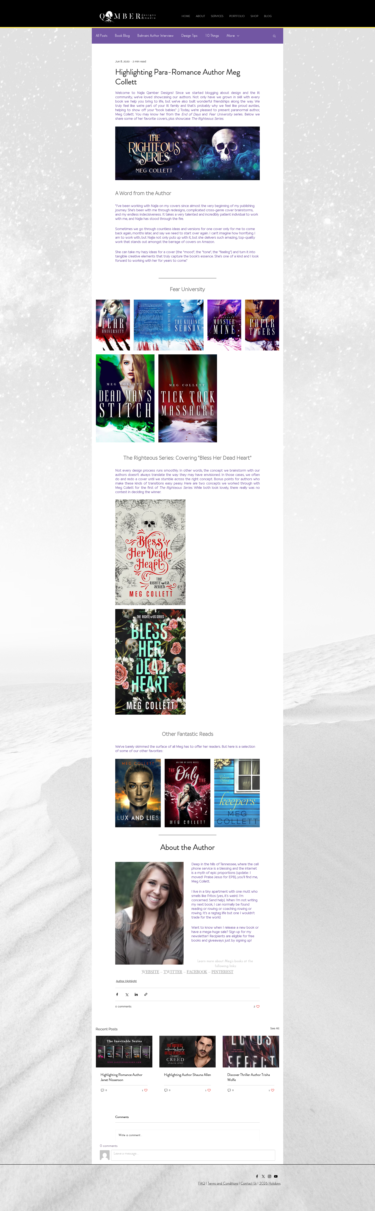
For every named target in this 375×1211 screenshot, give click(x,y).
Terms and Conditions (223, 1183)
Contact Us (248, 1183)
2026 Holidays (269, 1183)
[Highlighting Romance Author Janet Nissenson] (124, 1051)
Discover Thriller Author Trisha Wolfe (248, 1077)
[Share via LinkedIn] (136, 994)
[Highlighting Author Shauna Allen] (187, 1051)
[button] (237, 16)
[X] (263, 1176)
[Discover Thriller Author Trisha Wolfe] (251, 1051)
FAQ (201, 1183)
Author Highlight (126, 981)
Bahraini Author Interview (155, 35)
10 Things (212, 35)
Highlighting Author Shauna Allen (187, 1074)
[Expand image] (113, 325)
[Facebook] (257, 1176)
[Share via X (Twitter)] (127, 994)
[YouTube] (276, 1176)
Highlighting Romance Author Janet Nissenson (121, 1077)
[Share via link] (146, 994)
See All (274, 1028)
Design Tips (189, 35)
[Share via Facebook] (117, 994)
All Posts (101, 35)
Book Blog (122, 35)
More (231, 35)
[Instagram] (269, 1176)
